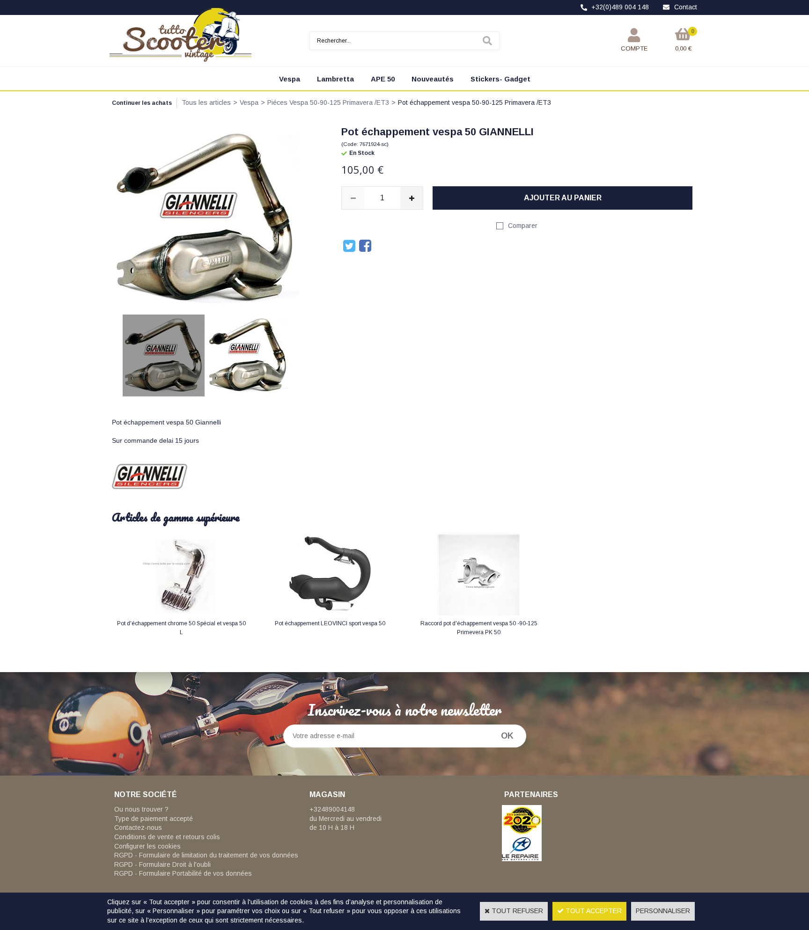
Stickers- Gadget (500, 79)
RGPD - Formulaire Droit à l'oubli (162, 864)
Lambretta (335, 79)
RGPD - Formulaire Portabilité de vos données (183, 873)
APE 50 (383, 79)
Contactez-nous (138, 827)
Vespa (289, 79)
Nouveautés (433, 79)
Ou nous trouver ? (141, 809)
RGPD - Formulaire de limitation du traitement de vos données (206, 855)
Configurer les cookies (147, 846)
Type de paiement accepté (153, 818)
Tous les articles (206, 102)
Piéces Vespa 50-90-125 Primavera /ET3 (328, 102)
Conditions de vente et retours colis (167, 837)
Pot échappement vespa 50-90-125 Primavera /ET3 (474, 102)
